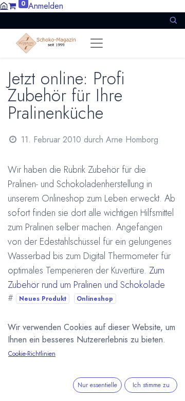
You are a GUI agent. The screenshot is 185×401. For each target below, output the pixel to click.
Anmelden (45, 6)
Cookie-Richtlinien (31, 353)
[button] (173, 20)
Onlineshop (95, 298)
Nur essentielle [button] (97, 385)
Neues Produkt (42, 298)
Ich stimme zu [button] (151, 385)
